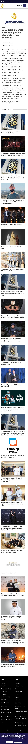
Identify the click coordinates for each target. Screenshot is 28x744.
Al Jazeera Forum (19, 722)
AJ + (2, 722)
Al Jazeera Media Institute (21, 711)
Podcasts (17, 697)
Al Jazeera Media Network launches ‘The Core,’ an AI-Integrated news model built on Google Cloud (12, 479)
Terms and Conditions (6, 688)
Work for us (3, 699)
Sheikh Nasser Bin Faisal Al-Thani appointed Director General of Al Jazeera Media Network (12, 618)
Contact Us (17, 683)
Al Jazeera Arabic (5, 706)
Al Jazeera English (5, 709)
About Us (3, 683)
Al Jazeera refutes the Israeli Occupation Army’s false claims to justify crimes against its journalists (12, 177)
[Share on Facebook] (7, 45)
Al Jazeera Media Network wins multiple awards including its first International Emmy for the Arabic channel (12, 528)
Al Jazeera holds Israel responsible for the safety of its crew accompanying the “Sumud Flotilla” (12, 293)
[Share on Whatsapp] (12, 45)
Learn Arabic (18, 714)
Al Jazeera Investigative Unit (6, 713)
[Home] (2, 5)
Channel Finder (18, 691)
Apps (16, 688)
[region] (14, 738)
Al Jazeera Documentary (6, 719)
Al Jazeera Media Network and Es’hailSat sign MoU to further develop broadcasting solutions (12, 504)
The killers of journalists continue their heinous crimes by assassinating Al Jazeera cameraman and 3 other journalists (12, 642)
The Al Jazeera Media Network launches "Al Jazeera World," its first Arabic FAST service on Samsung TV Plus (12, 409)
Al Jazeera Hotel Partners (20, 725)
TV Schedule (18, 694)
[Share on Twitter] (9, 45)
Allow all (9, 742)
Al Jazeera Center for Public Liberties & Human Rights (20, 718)
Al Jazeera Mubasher (5, 716)
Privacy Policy (4, 691)
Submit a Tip (18, 700)
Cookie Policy (4, 694)
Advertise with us (19, 686)
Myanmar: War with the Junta (8, 573)
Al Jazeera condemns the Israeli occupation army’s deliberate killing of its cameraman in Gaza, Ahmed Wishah (12, 201)
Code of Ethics (4, 686)
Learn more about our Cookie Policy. (19, 738)
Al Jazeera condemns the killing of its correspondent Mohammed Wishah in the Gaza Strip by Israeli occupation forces (11, 340)
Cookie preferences (5, 697)
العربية (2, 1)
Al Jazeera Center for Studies (19, 707)
